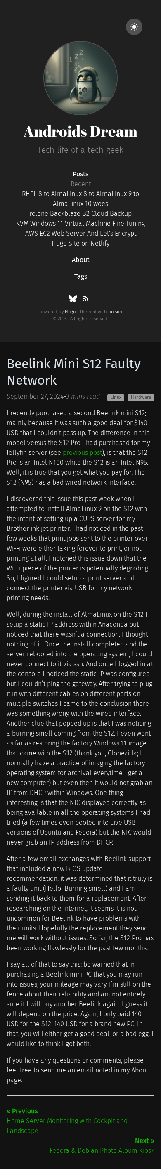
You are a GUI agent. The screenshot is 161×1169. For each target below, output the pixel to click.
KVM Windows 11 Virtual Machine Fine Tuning (80, 223)
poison (115, 312)
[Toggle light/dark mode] (134, 27)
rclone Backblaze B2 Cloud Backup (80, 214)
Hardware (141, 397)
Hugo (70, 312)
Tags (80, 276)
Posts (80, 174)
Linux (116, 397)
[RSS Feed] (85, 300)
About (81, 260)
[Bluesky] (73, 300)
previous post (82, 453)
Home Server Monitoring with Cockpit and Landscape (67, 1121)
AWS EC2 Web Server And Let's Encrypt (80, 233)
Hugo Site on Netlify (80, 243)
